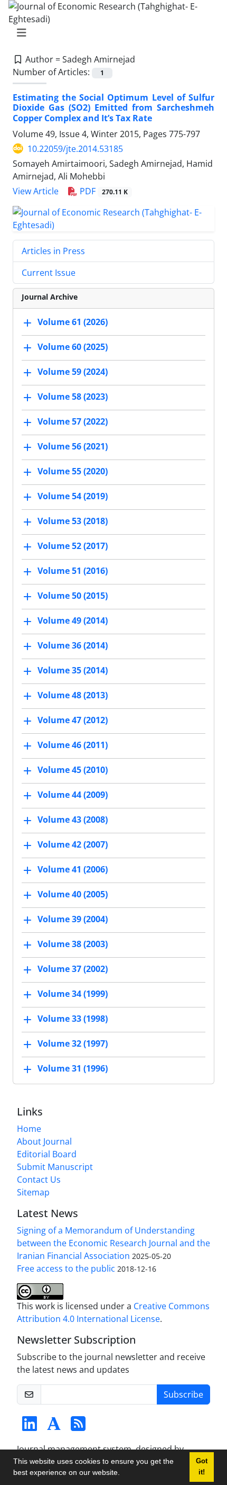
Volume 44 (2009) (72, 794)
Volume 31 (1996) (72, 1068)
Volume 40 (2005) (72, 894)
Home (29, 1129)
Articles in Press (53, 251)
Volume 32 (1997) (72, 1043)
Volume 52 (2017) (72, 546)
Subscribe (183, 1394)
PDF (103, 191)
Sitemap (33, 1192)
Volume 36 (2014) (72, 645)
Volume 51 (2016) (72, 571)
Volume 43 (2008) (72, 819)
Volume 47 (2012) (72, 720)
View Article (36, 191)
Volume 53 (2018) (72, 521)
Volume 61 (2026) (72, 322)
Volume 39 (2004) (72, 919)
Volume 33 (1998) (72, 1018)
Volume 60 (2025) (72, 347)
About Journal (44, 1141)
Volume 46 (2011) (72, 745)
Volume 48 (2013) (72, 695)
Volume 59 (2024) (72, 371)
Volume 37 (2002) (72, 969)
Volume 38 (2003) (72, 944)
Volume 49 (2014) (72, 620)
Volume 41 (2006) (72, 869)
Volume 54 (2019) (72, 496)
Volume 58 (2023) (72, 396)
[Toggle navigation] (110, 32)
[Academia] (53, 1427)
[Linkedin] (29, 1427)
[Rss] (78, 1427)
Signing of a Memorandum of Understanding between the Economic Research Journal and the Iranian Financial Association (113, 1243)
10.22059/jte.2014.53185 (75, 149)
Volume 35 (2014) (72, 670)
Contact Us (39, 1179)
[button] (123, 1473)
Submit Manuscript (55, 1167)
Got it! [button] (201, 1466)
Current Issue (48, 272)
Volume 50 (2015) (72, 595)
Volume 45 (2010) (72, 770)
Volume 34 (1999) (72, 994)
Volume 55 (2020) (72, 471)
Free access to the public (66, 1268)
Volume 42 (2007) (72, 844)
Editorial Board (47, 1154)
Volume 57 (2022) (72, 421)
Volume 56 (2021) (72, 446)
